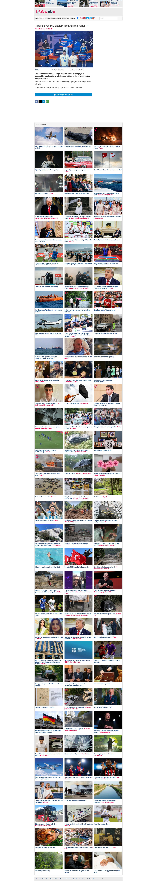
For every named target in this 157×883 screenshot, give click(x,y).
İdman (64, 18)
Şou (68, 18)
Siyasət (42, 18)
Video (43, 878)
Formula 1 (73, 18)
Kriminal (48, 18)
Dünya (53, 18)
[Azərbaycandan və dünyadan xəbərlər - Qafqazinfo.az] (45, 11)
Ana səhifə (39, 878)
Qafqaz (58, 18)
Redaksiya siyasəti (98, 878)
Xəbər (37, 18)
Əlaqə (90, 878)
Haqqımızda (85, 878)
